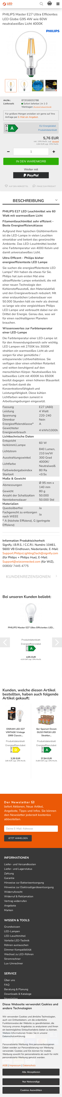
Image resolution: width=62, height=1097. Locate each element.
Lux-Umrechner (13, 963)
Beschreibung (28, 200)
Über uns (9, 980)
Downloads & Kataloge (17, 994)
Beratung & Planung (16, 989)
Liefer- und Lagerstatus (18, 869)
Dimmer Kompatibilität (17, 949)
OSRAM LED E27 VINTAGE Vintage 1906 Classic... (15, 732)
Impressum (15, 1065)
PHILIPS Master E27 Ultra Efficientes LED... (31, 627)
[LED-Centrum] (6, 4)
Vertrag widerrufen (15, 901)
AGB (4, 1065)
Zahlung (9, 873)
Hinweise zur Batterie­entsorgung (24, 882)
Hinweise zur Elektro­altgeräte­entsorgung (29, 887)
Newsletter (11, 998)
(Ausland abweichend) (42, 107)
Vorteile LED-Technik (16, 940)
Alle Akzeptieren (31, 1072)
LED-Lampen (12, 931)
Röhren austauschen (16, 945)
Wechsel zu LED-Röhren (19, 954)
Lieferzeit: (8, 103)
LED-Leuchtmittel (15, 936)
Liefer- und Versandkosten (20, 864)
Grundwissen (12, 926)
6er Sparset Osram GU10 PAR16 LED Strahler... (46, 732)
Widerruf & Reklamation (18, 896)
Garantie (9, 878)
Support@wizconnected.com (21, 562)
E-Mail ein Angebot (28, 117)
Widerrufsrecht (13, 892)
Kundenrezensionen (28, 576)
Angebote (10, 905)
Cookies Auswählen (31, 1090)
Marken (8, 910)
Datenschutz (29, 1065)
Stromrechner (12, 959)
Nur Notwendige (31, 1081)
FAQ (6, 984)
